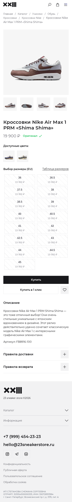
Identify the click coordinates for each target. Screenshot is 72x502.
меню (66, 4)
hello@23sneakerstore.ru (28, 444)
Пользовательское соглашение (22, 476)
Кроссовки (10, 17)
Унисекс (37, 13)
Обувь (51, 13)
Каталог (22, 13)
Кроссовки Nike (31, 17)
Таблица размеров (55, 169)
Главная (8, 13)
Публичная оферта (15, 470)
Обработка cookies (14, 482)
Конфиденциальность (16, 464)
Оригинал (30, 135)
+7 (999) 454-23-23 (22, 436)
